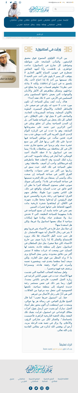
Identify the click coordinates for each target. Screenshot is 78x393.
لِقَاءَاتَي (58, 24)
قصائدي (33, 19)
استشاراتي (51, 24)
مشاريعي (46, 19)
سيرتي (59, 19)
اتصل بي (19, 24)
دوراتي (20, 19)
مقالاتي (26, 19)
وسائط (44, 24)
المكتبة (26, 24)
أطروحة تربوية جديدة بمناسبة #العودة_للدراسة (17, 37)
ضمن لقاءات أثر (38, 37)
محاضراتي (13, 19)
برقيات (38, 24)
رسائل (33, 24)
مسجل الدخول (57, 348)
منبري (40, 19)
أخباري (53, 19)
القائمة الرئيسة (63, 378)
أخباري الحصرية (49, 378)
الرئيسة (65, 19)
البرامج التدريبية (34, 378)
